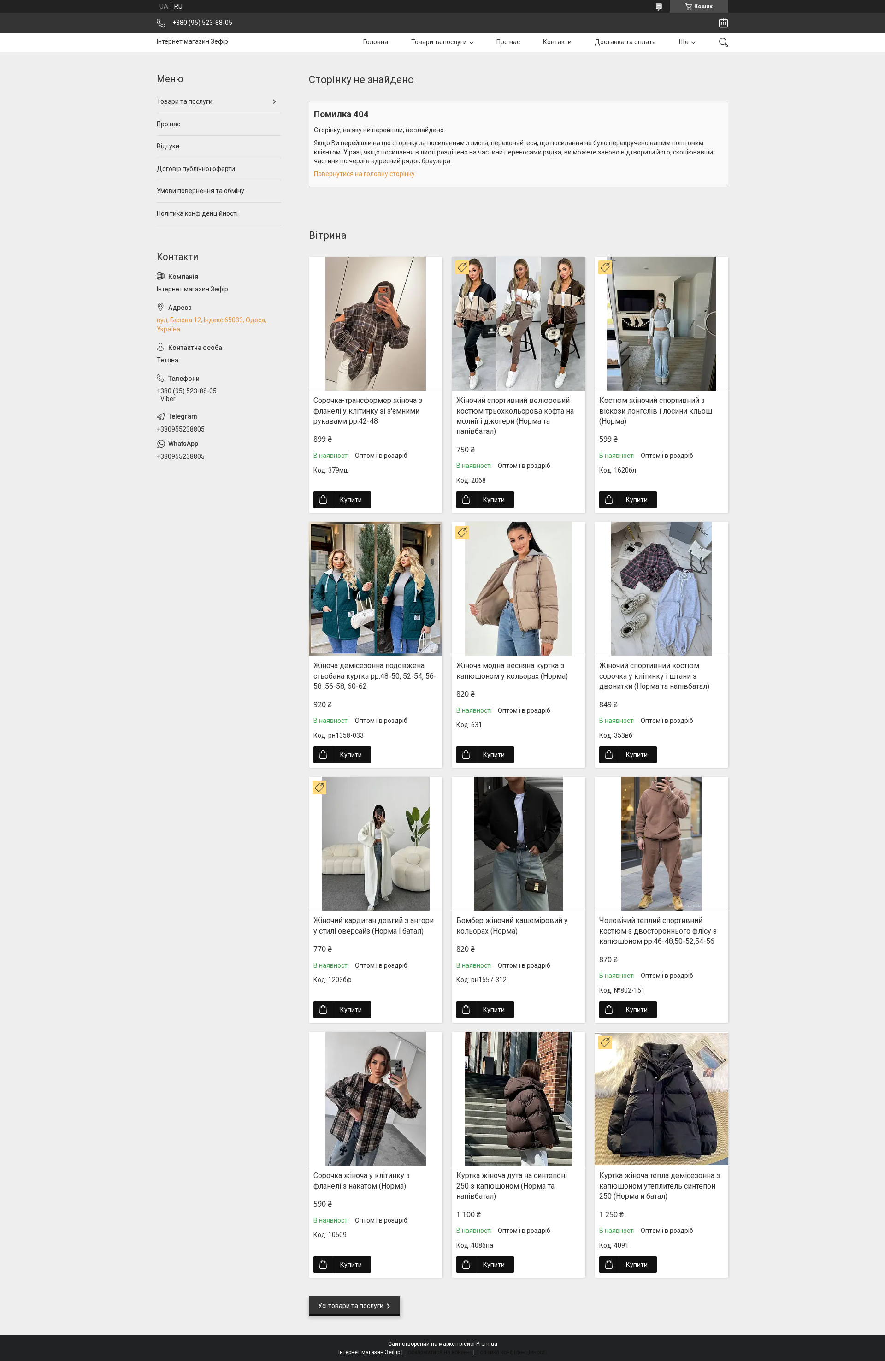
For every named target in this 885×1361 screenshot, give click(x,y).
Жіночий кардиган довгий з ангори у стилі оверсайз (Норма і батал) (373, 925)
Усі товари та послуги (351, 1305)
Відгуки (168, 146)
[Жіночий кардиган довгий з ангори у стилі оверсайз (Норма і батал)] (375, 844)
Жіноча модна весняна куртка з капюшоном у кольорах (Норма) (512, 670)
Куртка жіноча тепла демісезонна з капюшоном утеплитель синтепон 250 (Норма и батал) (659, 1186)
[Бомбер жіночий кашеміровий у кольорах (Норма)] (518, 844)
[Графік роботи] (723, 23)
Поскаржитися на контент (438, 1352)
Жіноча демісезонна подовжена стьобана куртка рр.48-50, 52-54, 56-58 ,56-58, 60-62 (375, 676)
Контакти (557, 42)
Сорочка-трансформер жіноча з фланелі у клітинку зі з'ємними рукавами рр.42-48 (367, 411)
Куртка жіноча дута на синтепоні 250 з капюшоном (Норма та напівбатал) (511, 1186)
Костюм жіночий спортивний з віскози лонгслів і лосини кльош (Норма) (655, 411)
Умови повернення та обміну (200, 191)
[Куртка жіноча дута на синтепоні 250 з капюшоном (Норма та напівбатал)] (518, 1099)
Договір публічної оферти (196, 168)
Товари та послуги (439, 42)
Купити (351, 499)
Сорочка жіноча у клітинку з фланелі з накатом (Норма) (361, 1180)
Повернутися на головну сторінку (364, 174)
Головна (375, 42)
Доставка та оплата (625, 42)
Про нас (508, 42)
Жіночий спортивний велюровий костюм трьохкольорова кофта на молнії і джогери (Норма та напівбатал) (515, 416)
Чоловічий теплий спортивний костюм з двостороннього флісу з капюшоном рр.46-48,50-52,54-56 (658, 931)
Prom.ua (486, 1344)
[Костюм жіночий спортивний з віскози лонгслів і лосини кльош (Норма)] (661, 324)
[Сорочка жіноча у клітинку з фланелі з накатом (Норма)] (375, 1099)
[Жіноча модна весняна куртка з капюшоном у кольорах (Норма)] (518, 589)
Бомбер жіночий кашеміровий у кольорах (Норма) (512, 925)
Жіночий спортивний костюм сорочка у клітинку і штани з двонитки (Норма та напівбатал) (654, 676)
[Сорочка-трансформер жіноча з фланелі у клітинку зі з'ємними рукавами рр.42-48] (375, 324)
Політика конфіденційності (197, 213)
